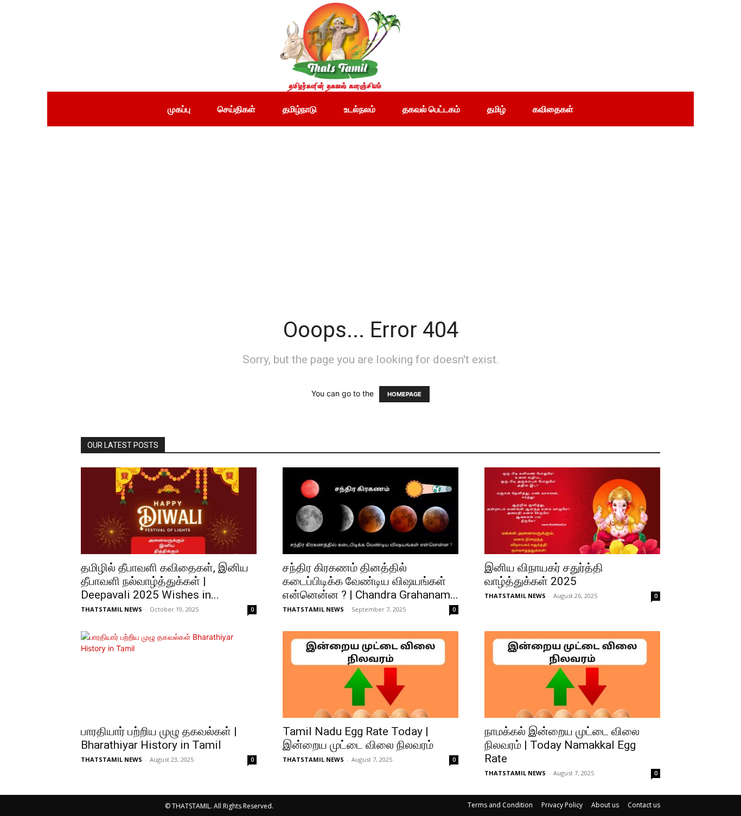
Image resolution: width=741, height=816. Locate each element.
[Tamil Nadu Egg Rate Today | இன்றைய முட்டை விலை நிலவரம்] (370, 674)
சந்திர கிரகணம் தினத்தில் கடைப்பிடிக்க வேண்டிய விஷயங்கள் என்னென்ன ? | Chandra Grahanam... (370, 581)
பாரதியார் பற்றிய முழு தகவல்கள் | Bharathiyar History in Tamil (159, 738)
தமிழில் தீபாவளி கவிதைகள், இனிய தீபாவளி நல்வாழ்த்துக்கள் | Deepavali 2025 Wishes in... (164, 581)
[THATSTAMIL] (226, 46)
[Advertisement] (370, 208)
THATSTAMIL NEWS (111, 609)
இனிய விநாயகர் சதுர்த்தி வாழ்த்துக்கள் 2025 (543, 574)
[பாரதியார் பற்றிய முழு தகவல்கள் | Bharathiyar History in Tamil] (169, 674)
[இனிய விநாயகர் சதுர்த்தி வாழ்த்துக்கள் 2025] (572, 510)
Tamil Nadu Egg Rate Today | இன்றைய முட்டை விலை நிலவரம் (358, 738)
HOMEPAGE (404, 394)
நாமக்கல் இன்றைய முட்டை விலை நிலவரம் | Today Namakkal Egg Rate (562, 745)
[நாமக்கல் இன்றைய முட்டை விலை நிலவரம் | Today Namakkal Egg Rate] (572, 674)
